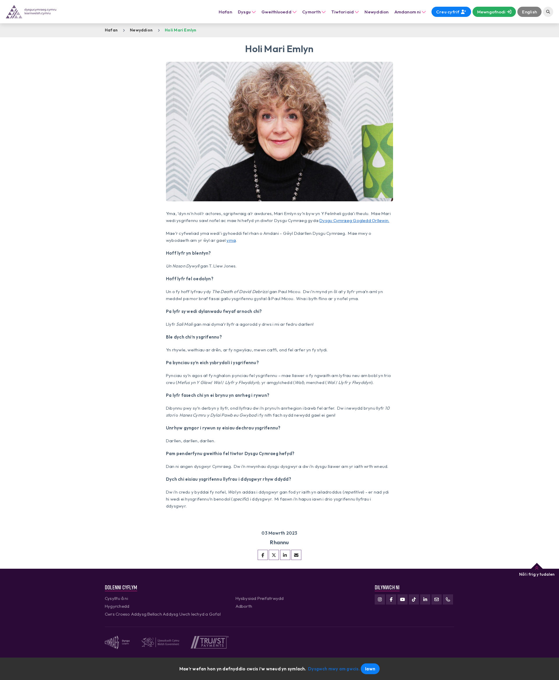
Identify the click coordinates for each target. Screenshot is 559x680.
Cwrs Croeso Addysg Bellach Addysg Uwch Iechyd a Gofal (163, 614)
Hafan (225, 12)
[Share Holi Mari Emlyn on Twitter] (274, 555)
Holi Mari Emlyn (180, 30)
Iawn (370, 669)
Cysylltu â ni (116, 598)
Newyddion (141, 30)
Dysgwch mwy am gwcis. (334, 669)
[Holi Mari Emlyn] (296, 555)
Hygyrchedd (117, 606)
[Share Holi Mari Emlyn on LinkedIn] (285, 555)
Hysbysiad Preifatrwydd (260, 598)
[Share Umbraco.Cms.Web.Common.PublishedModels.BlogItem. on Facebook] (263, 555)
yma (231, 240)
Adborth (244, 606)
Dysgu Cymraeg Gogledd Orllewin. (354, 220)
